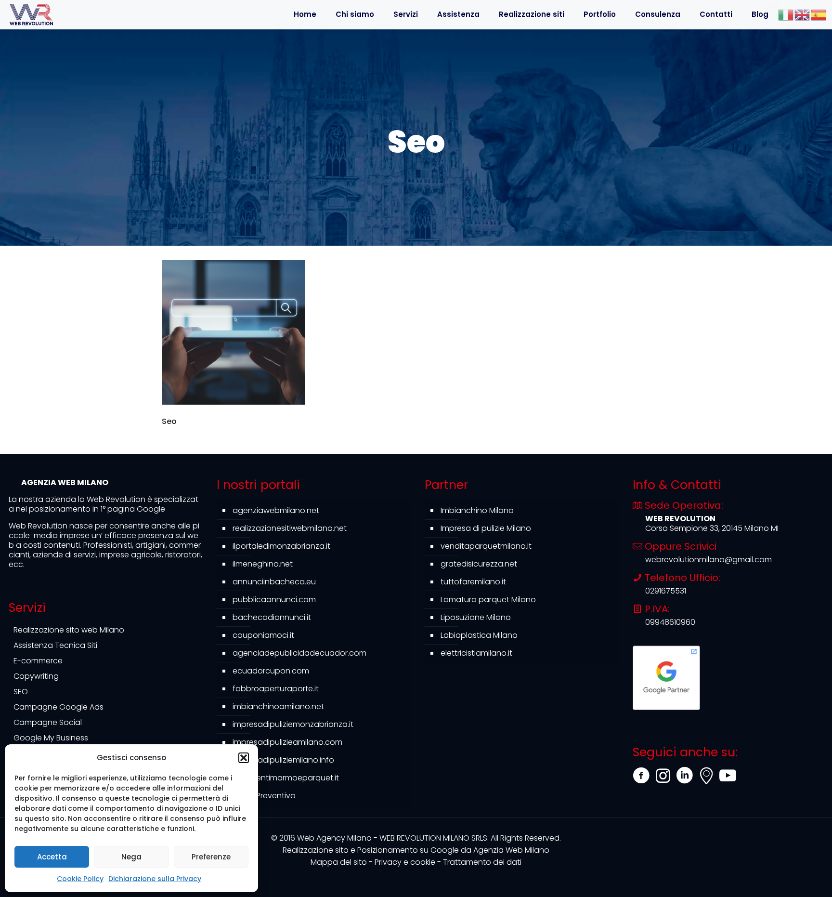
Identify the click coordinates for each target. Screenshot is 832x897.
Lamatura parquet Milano (488, 599)
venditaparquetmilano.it (486, 546)
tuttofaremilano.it (473, 581)
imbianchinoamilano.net (278, 706)
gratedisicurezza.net (479, 563)
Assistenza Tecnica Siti (55, 645)
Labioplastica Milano (479, 635)
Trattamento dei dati (482, 862)
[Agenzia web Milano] (31, 14)
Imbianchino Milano (477, 510)
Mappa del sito (339, 862)
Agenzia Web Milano (416, 850)
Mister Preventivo (264, 795)
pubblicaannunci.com (274, 599)
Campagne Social (47, 722)
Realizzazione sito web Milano (68, 629)
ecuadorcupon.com (271, 670)
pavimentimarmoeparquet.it (286, 777)
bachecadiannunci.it (272, 617)
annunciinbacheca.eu (274, 581)
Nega (131, 857)
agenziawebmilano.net (276, 510)
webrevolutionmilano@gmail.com (708, 559)
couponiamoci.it (263, 635)
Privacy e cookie (405, 862)
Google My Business (50, 737)
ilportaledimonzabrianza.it (281, 546)
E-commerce (38, 660)
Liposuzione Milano (476, 617)
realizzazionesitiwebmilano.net (290, 528)
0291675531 (665, 590)
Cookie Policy (80, 879)
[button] (243, 758)
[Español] (819, 14)
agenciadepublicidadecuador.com (299, 653)
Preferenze (211, 857)
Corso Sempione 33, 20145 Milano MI (712, 528)
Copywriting (36, 676)
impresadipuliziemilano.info (283, 759)
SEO (20, 691)
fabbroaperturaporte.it (276, 688)
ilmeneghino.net (263, 563)
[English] (802, 14)
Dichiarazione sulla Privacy (154, 879)
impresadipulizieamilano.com (287, 742)
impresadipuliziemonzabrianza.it (293, 724)
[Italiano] (786, 14)
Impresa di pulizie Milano (486, 528)
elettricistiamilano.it (476, 653)
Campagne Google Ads (58, 706)
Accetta (52, 857)
